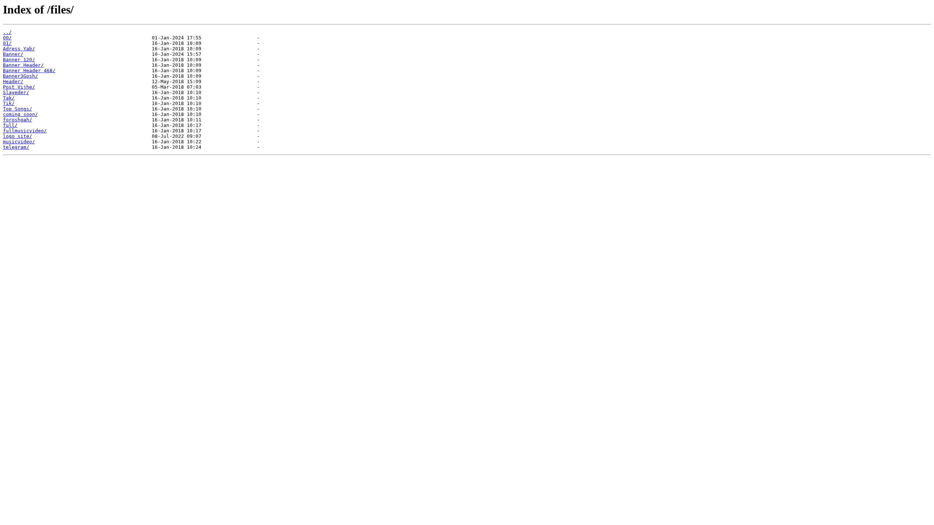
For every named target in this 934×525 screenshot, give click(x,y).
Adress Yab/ (19, 48)
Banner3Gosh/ (20, 76)
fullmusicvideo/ (25, 130)
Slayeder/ (16, 92)
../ (7, 32)
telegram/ (16, 147)
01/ (7, 43)
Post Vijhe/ (19, 87)
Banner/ (13, 54)
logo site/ (17, 136)
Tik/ (9, 103)
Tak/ (9, 98)
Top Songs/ (17, 109)
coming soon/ (20, 114)
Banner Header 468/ (29, 70)
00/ (7, 37)
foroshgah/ (17, 119)
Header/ (13, 81)
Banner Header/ (23, 65)
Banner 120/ (19, 59)
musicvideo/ (19, 141)
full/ (10, 125)
